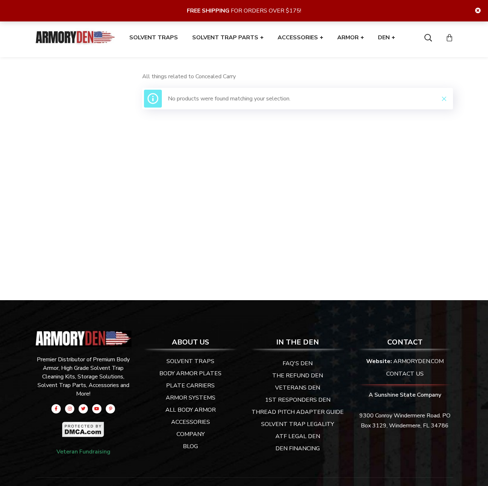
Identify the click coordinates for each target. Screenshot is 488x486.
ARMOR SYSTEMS (190, 398)
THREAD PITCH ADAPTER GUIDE (298, 412)
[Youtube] (96, 408)
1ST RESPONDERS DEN (297, 400)
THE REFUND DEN (297, 376)
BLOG (190, 446)
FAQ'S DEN (298, 363)
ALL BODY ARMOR (190, 410)
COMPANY (190, 434)
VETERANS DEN (297, 388)
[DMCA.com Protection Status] (83, 426)
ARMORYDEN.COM (418, 361)
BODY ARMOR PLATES (190, 373)
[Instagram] (69, 408)
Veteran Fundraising (83, 452)
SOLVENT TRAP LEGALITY (297, 424)
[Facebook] (56, 408)
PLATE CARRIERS (190, 386)
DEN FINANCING (297, 448)
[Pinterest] (110, 408)
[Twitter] (83, 408)
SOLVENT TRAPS (190, 361)
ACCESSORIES (190, 422)
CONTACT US (405, 374)
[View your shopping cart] (449, 37)
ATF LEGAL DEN (297, 436)
